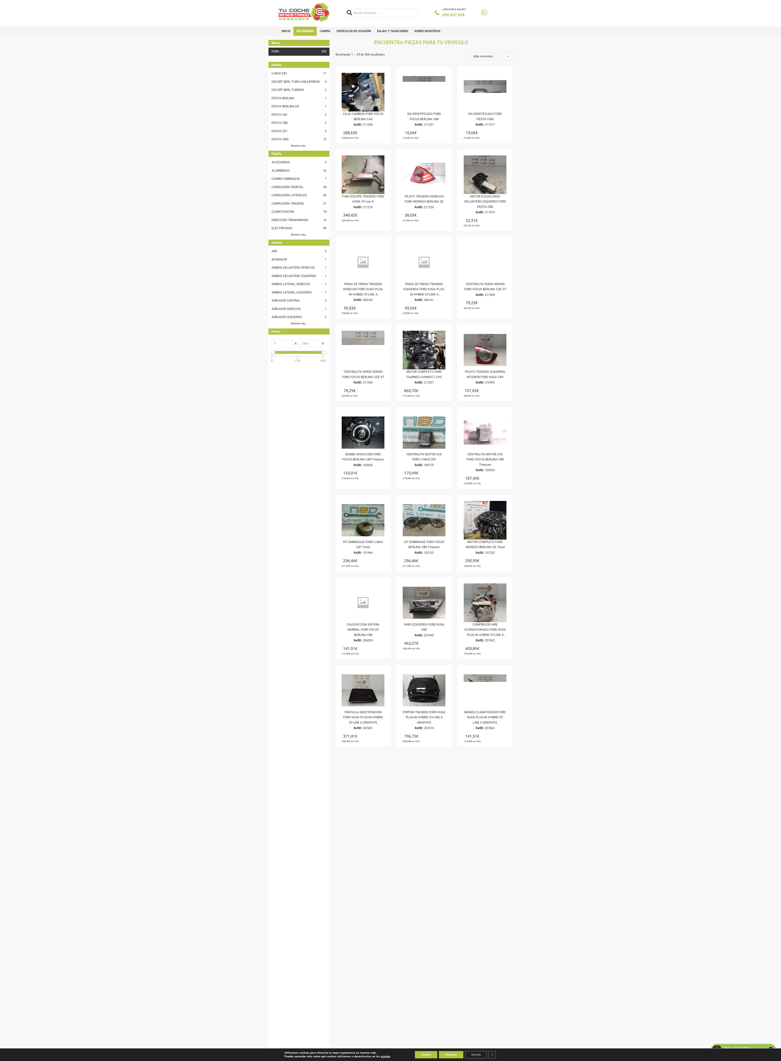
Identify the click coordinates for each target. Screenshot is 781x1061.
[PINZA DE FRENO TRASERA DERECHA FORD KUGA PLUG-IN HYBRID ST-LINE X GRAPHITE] (363, 262)
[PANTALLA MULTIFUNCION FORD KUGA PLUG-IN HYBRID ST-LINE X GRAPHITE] (363, 690)
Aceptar (426, 1055)
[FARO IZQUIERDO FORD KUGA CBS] (424, 603)
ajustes (385, 1056)
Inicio (286, 31)
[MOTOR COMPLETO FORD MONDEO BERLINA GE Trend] (485, 520)
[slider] (272, 352)
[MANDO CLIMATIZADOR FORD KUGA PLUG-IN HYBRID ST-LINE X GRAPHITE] (485, 690)
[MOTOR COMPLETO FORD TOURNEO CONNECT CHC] (424, 350)
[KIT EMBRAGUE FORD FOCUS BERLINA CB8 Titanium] (424, 520)
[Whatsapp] (484, 13)
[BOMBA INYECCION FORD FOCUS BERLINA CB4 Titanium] (363, 433)
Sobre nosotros (427, 31)
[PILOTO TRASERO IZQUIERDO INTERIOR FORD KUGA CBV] (485, 350)
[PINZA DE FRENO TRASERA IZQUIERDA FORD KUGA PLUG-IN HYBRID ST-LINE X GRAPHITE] (424, 262)
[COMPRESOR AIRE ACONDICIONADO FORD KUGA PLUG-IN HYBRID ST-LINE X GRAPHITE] (485, 602)
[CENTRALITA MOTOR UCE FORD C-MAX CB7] (424, 433)
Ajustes (476, 1055)
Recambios (305, 31)
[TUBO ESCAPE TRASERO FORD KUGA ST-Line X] (363, 174)
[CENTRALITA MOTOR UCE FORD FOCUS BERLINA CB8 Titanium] (485, 433)
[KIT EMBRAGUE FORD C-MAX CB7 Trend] (363, 520)
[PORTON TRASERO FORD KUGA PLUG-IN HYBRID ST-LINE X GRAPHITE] (424, 690)
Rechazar (451, 1055)
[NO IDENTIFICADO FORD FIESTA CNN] (485, 92)
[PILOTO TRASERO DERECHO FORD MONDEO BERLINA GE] (424, 175)
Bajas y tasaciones (392, 31)
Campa (325, 31)
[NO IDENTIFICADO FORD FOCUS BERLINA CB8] (424, 92)
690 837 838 (453, 14)
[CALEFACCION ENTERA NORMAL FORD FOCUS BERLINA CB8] (363, 602)
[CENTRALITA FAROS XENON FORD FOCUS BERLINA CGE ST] (485, 262)
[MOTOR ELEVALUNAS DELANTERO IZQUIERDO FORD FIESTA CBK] (485, 174)
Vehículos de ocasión (353, 31)
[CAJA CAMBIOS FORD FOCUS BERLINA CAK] (363, 92)
